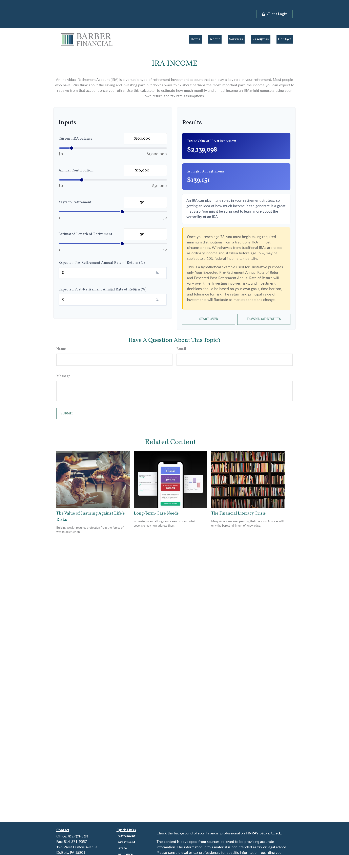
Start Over (208, 319)
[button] (195, 39)
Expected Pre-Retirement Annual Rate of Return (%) (102, 262)
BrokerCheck (270, 833)
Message (63, 376)
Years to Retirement (75, 202)
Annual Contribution (76, 170)
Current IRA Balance (75, 138)
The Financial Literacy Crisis (238, 513)
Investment (126, 842)
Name (61, 349)
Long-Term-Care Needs (156, 513)
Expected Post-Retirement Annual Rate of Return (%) (102, 289)
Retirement (126, 836)
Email (181, 349)
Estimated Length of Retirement (85, 234)
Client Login (277, 14)
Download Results (264, 319)
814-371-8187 (78, 836)
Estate (122, 848)
